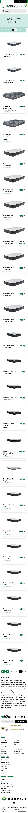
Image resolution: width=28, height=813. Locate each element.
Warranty (3, 788)
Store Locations (5, 762)
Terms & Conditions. (22, 811)
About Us (3, 766)
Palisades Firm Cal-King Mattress (8, 610)
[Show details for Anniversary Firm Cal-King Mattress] (14, 204)
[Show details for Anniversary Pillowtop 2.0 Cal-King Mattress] (14, 440)
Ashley (4, 58)
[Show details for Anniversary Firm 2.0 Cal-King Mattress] (14, 386)
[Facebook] (15, 717)
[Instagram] (18, 717)
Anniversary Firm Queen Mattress (8, 190)
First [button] (3, 671)
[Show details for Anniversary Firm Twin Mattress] (14, 153)
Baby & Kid (17, 751)
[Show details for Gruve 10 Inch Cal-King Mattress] (14, 468)
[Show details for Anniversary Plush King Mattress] (14, 282)
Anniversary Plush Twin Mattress (8, 268)
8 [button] (25, 671)
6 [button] (16, 671)
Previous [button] (7, 671)
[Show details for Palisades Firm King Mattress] (14, 572)
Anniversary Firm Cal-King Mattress (8, 216)
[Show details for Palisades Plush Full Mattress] (14, 650)
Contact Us (4, 779)
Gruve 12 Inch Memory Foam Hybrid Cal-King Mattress (8, 136)
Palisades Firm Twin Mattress (8, 506)
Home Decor (17, 747)
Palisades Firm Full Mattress (8, 532)
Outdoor (3, 751)
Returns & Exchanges (7, 786)
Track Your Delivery (6, 784)
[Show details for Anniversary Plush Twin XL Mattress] (14, 308)
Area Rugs (4, 753)
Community (4, 768)
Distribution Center (6, 764)
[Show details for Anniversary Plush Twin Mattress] (14, 256)
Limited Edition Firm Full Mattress (8, 55)
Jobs (2, 771)
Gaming (3, 749)
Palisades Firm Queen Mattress (8, 558)
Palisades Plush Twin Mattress (9, 635)
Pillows (16, 745)
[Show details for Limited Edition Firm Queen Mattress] (14, 69)
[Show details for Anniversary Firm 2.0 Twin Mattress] (14, 360)
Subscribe (21, 721)
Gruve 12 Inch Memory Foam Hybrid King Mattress (9, 108)
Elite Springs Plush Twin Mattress (8, 346)
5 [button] (11, 671)
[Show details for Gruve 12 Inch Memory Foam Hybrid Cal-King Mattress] (14, 123)
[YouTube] (21, 717)
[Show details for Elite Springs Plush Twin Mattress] (14, 334)
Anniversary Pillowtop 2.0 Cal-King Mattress (8, 453)
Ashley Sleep (8, 58)
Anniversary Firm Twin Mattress (8, 164)
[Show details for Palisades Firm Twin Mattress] (14, 494)
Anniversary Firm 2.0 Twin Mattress (9, 372)
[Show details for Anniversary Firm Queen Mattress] (14, 179)
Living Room (4, 740)
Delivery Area (5, 760)
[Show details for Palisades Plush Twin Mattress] (14, 624)
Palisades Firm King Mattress (9, 584)
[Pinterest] (25, 717)
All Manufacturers (19, 753)
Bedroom (16, 742)
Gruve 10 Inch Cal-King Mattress (8, 480)
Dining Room (17, 740)
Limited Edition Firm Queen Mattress (8, 81)
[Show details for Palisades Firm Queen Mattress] (14, 546)
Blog (2, 773)
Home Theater (18, 749)
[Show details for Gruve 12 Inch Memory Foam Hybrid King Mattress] (14, 95)
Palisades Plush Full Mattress (8, 661)
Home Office (4, 747)
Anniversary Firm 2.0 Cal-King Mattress (9, 398)
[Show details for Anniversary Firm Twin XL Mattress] (14, 230)
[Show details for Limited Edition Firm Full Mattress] (14, 43)
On (14, 29)
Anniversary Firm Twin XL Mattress (8, 242)
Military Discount (5, 792)
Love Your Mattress (6, 790)
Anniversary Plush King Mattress (8, 294)
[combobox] (14, 11)
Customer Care (5, 782)
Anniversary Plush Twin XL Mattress (8, 320)
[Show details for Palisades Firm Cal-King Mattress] (14, 598)
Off (16, 30)
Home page (2, 30)
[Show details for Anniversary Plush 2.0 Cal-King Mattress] (14, 412)
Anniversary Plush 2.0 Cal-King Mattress (8, 425)
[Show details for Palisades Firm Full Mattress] (14, 520)
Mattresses (4, 742)
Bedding (3, 745)
